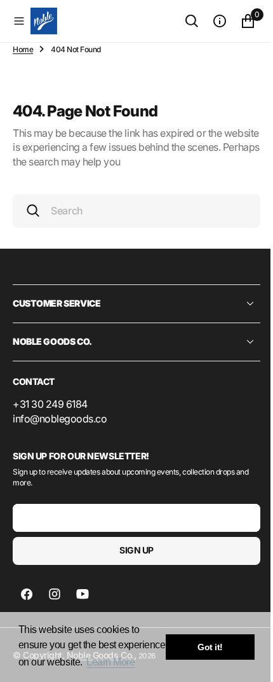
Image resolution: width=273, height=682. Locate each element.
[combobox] (132, 211)
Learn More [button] (110, 662)
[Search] (182, 21)
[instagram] (55, 594)
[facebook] (27, 594)
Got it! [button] (210, 647)
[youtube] (83, 594)
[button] (19, 21)
